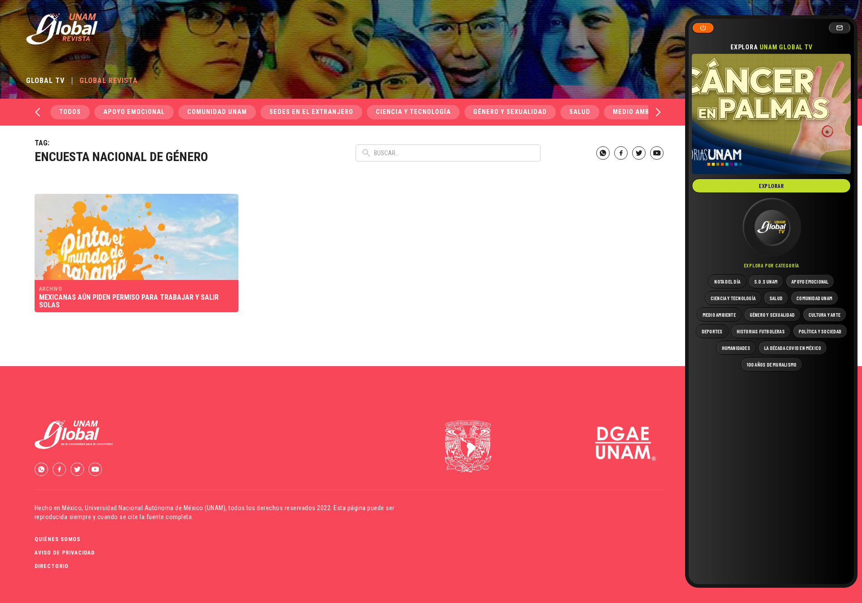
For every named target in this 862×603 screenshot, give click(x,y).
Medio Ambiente (640, 112)
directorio (52, 566)
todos (70, 112)
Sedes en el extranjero (311, 112)
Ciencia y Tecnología (413, 112)
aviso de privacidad (65, 553)
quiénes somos (57, 539)
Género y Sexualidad (510, 112)
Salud (579, 112)
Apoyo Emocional (134, 112)
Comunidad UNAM (217, 112)
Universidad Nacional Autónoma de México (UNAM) (155, 507)
